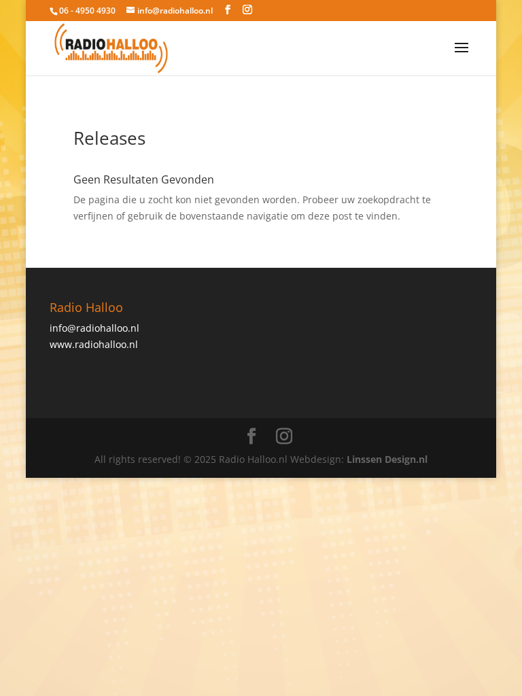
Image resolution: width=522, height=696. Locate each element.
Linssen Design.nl (387, 459)
